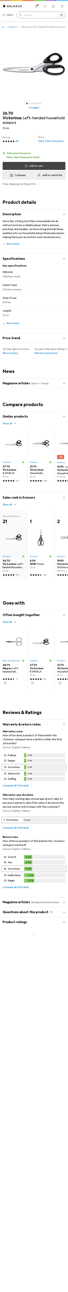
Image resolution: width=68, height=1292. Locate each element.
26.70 (8, 113)
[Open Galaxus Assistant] (53, 6)
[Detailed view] (34, 767)
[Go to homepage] (12, 6)
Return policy (10, 353)
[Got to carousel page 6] (40, 103)
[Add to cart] (5, 683)
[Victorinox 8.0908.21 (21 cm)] (13, 457)
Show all (7, 423)
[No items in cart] (62, 6)
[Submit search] (20, 15)
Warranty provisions (46, 353)
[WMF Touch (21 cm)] (40, 545)
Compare (20, 175)
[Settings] (36, 6)
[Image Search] (61, 15)
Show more (12, 243)
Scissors (13, 27)
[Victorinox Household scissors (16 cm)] (40, 457)
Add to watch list (52, 175)
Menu (10, 15)
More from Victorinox (51, 139)
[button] (34, 155)
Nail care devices (11, 660)
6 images (34, 107)
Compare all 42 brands (16, 785)
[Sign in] (45, 6)
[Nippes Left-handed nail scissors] (13, 658)
